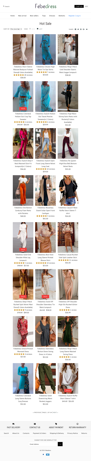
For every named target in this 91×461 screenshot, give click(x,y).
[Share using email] (86, 29)
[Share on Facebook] (75, 29)
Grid (34, 29)
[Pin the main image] (80, 29)
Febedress (48, 450)
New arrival (22, 16)
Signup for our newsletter (45, 440)
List (40, 29)
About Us (15, 433)
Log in (78, 16)
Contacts (26, 433)
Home (12, 16)
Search (6, 433)
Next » (55, 412)
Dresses (52, 16)
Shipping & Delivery (57, 433)
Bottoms (62, 16)
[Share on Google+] (84, 29)
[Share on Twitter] (78, 29)
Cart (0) (79, 6)
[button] (19, 75)
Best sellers (34, 16)
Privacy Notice (72, 433)
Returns (84, 433)
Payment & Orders (39, 433)
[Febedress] (45, 3)
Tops (44, 16)
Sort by (7, 29)
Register (72, 16)
